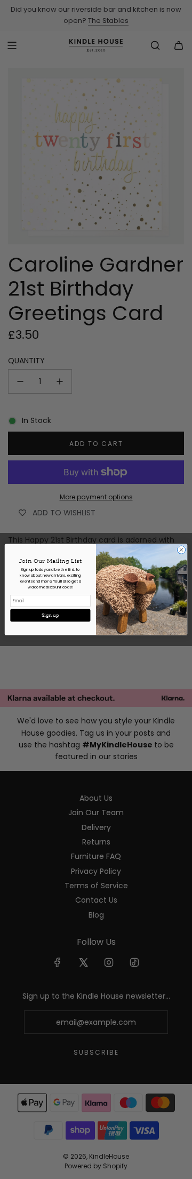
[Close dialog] (181, 550)
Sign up (50, 615)
